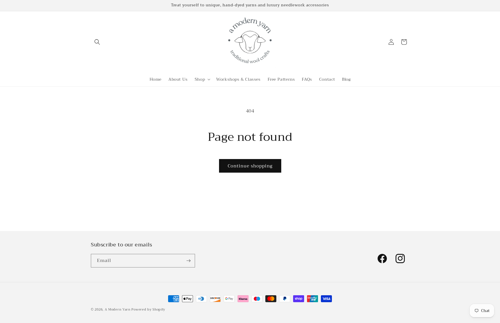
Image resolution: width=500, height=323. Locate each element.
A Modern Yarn (117, 309)
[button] (97, 42)
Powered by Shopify (148, 309)
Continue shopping (250, 166)
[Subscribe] (188, 260)
